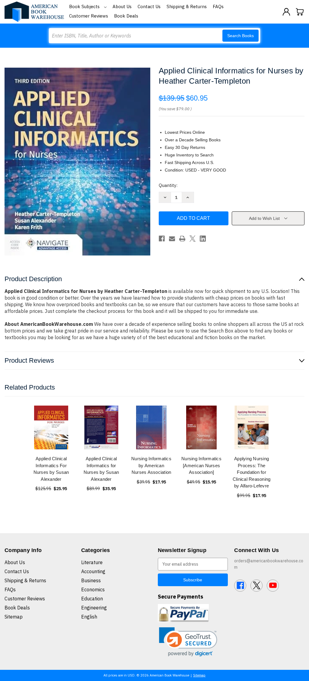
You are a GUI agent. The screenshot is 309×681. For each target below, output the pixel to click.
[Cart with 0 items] (299, 11)
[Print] (182, 238)
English (89, 617)
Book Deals (126, 16)
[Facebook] (162, 238)
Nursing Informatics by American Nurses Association (151, 465)
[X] (193, 238)
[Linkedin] (203, 238)
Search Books (240, 35)
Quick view (51, 427)
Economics (93, 589)
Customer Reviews (88, 16)
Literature (92, 562)
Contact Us (149, 6)
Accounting (93, 571)
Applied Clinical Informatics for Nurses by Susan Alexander (101, 469)
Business (91, 580)
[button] (188, 642)
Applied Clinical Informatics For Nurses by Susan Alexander (51, 469)
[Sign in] (286, 11)
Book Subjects (85, 6)
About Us (122, 6)
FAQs (218, 6)
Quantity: (168, 185)
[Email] (172, 238)
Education (92, 599)
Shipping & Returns (187, 6)
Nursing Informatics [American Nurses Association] (201, 465)
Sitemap (14, 617)
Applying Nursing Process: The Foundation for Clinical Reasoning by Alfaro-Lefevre (252, 472)
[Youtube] (273, 585)
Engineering (94, 608)
